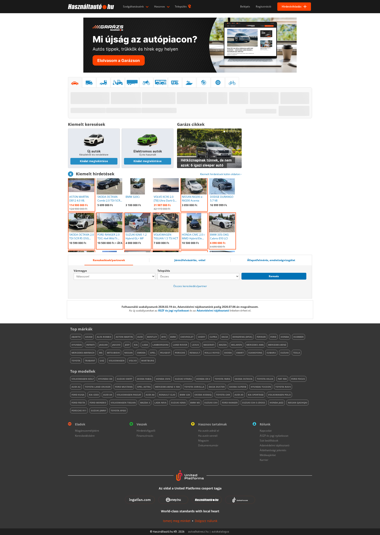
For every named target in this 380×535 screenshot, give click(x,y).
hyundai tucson (261, 386)
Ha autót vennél (207, 436)
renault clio (167, 394)
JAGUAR (103, 344)
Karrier (264, 460)
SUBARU (271, 352)
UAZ (102, 360)
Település (181, 6)
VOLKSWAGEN (116, 360)
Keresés (274, 276)
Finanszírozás (145, 436)
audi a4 (107, 394)
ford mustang (124, 386)
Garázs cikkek (191, 124)
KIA (136, 344)
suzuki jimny (98, 410)
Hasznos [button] (160, 6)
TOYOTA (75, 360)
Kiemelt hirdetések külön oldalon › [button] (220, 174)
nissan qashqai (297, 402)
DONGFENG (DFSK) (242, 336)
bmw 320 (185, 394)
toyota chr (223, 394)
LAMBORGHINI (160, 344)
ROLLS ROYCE (212, 352)
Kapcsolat (266, 430)
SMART (240, 352)
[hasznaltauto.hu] (90, 6)
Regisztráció (263, 6)
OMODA (141, 352)
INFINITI (90, 344)
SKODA (228, 352)
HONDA (285, 336)
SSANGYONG (255, 352)
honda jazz (276, 402)
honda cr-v (203, 378)
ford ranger (230, 402)
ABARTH (76, 336)
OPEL (153, 352)
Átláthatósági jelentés (273, 450)
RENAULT (195, 352)
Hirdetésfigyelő (146, 430)
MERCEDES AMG (255, 344)
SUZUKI (284, 352)
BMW (173, 336)
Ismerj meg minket (176, 521)
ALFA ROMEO (104, 336)
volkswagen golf (82, 378)
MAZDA (223, 344)
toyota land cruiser (98, 386)
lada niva (160, 402)
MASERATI (208, 344)
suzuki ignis (178, 402)
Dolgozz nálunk (206, 521)
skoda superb (237, 386)
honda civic (163, 378)
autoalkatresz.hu (198, 531)
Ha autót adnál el (208, 430)
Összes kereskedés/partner (190, 286)
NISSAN (128, 352)
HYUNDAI (76, 344)
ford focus (298, 378)
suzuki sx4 (210, 402)
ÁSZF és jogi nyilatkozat (173, 310)
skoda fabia (144, 378)
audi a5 (238, 394)
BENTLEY (152, 336)
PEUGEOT (165, 352)
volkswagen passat (129, 394)
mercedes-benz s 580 (167, 386)
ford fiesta (78, 402)
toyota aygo (118, 410)
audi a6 (150, 394)
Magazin (203, 440)
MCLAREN (236, 344)
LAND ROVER (180, 344)
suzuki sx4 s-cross (253, 402)
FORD (273, 336)
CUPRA (213, 336)
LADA (145, 344)
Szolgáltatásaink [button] (133, 6)
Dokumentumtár (208, 445)
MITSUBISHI (113, 352)
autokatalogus (220, 531)
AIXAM (88, 336)
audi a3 (75, 386)
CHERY (201, 336)
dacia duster (217, 386)
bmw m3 (195, 402)
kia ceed (94, 394)
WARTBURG (147, 360)
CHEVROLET (187, 336)
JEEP (127, 344)
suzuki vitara (183, 378)
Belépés (245, 6)
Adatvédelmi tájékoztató (213, 310)
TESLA (296, 352)
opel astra (144, 386)
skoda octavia (243, 378)
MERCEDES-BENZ (277, 344)
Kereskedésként (85, 436)
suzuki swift (124, 378)
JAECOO (116, 344)
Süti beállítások (269, 440)
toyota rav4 (283, 386)
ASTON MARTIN (124, 336)
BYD (163, 336)
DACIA (224, 336)
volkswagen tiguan (123, 402)
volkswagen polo (279, 394)
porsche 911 (78, 410)
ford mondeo (98, 402)
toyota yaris (222, 378)
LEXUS (195, 344)
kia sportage (256, 394)
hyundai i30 (105, 378)
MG (100, 352)
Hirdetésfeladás (291, 6)
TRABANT (90, 360)
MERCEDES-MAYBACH (83, 352)
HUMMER (298, 336)
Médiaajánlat (268, 455)
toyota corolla (194, 386)
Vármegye (80, 271)
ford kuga (77, 394)
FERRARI (261, 336)
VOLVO (133, 360)
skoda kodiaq (203, 394)
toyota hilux (265, 378)
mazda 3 (145, 402)
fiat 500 (282, 378)
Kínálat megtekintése (94, 161)
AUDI (140, 336)
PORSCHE (180, 352)
